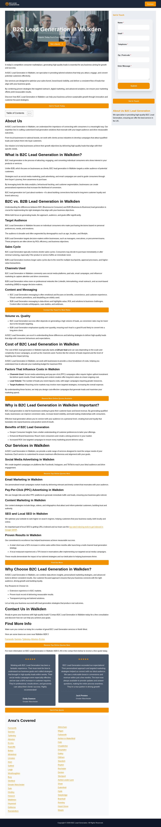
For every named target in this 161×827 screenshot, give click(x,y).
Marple (61, 810)
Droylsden (62, 750)
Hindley (11, 792)
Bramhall (61, 799)
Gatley (60, 753)
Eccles (42, 639)
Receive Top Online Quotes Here (57, 473)
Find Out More (57, 562)
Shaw (60, 784)
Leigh (10, 770)
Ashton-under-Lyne (66, 780)
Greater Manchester (16, 785)
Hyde (60, 791)
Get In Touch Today (57, 106)
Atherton (34, 639)
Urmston (11, 758)
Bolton (10, 751)
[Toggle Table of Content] (28, 113)
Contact (150, 4)
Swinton (17, 639)
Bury (10, 777)
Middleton (12, 800)
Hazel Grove (63, 806)
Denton (61, 772)
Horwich (11, 796)
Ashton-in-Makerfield (66, 738)
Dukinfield (62, 787)
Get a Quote (55, 44)
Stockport (62, 776)
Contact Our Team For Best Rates (56, 310)
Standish (61, 761)
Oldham (61, 757)
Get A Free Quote (57, 710)
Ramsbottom (13, 811)
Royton (61, 765)
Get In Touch (134, 101)
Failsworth (62, 735)
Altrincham (62, 727)
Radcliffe (11, 747)
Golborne (12, 807)
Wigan (60, 731)
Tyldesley (26, 639)
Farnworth (9, 639)
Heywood (12, 803)
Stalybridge (62, 795)
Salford (11, 766)
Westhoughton (14, 773)
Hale (60, 742)
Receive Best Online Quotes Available (57, 398)
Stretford (11, 781)
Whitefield (12, 754)
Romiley (61, 803)
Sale (10, 788)
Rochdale (62, 769)
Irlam (10, 762)
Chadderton (63, 746)
